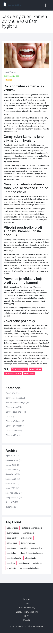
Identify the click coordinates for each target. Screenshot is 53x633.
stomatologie (28, 533)
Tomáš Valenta (10, 72)
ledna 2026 (12, 488)
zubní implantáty (14, 558)
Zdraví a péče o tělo (16, 412)
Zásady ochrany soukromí (27, 612)
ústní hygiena (35, 369)
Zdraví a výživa (13, 435)
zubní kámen (26, 538)
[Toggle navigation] (48, 5)
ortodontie (11, 568)
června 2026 (13, 465)
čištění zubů (36, 548)
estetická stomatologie (32, 528)
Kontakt (26, 620)
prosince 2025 (14, 493)
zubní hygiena (13, 533)
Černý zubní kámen (19, 369)
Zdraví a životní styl (15, 426)
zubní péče (11, 548)
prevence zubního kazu (29, 568)
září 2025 (11, 507)
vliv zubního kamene (13, 373)
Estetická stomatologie (17, 402)
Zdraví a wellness (11, 76)
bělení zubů (12, 543)
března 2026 (13, 479)
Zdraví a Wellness (15, 421)
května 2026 (13, 470)
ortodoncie (38, 563)
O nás (26, 603)
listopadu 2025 (14, 497)
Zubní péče (13, 393)
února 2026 (12, 483)
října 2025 (12, 502)
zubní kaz (11, 563)
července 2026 (14, 460)
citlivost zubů (30, 558)
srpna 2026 (12, 456)
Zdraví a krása (14, 407)
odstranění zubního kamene (31, 553)
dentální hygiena (28, 543)
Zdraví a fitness (14, 430)
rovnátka (23, 548)
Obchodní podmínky (26, 608)
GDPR (26, 616)
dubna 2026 (13, 474)
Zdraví (10, 416)
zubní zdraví (24, 563)
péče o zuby (29, 373)
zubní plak (11, 553)
